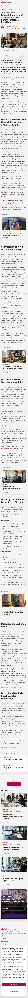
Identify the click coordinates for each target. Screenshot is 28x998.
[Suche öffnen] (16, 3)
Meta (4, 875)
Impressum (22, 995)
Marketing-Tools (7, 811)
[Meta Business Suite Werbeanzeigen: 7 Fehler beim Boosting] (14, 800)
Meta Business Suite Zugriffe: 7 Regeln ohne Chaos (13, 880)
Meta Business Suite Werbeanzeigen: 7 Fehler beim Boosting (13, 816)
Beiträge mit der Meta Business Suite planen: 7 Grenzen (13, 848)
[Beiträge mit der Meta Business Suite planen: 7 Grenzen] (14, 833)
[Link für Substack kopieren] (18, 28)
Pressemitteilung (7, 911)
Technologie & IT (5, 944)
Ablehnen (14, 988)
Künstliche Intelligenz (6, 941)
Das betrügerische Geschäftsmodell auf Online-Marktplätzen (13, 582)
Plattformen (4, 161)
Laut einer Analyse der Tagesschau (11, 200)
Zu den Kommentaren (14, 784)
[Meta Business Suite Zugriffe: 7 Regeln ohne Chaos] (14, 864)
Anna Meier (8, 26)
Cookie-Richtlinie (7, 995)
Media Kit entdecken (14, 916)
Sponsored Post (6, 905)
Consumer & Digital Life (10, 9)
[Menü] (25, 3)
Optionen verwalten (14, 991)
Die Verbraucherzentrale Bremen (10, 333)
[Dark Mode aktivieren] (20, 3)
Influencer (4, 747)
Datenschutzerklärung (15, 995)
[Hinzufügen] (3, 56)
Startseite (3, 9)
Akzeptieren (14, 984)
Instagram (19, 80)
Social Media (13, 747)
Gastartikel (5, 908)
